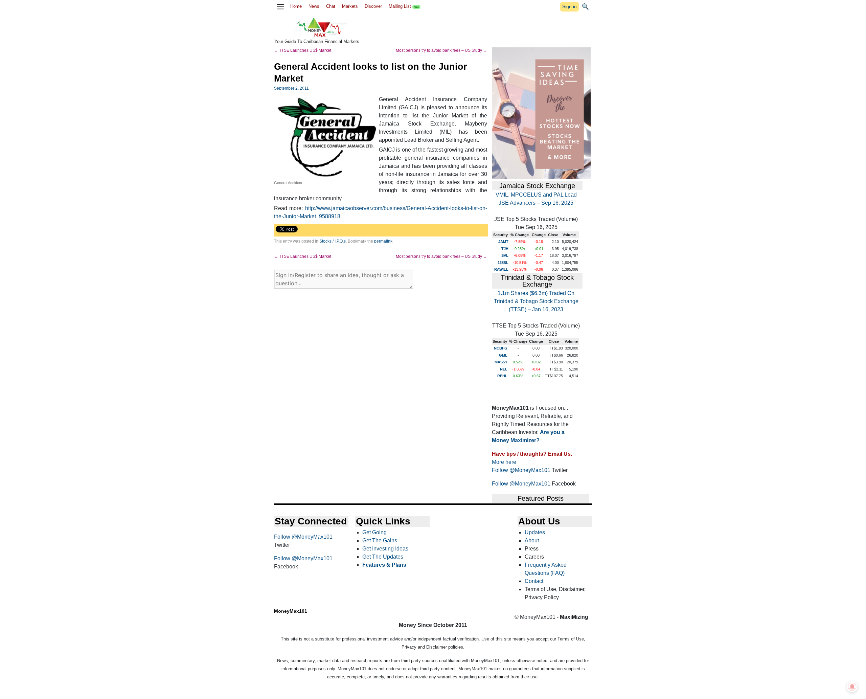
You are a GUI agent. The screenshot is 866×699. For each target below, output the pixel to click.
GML (503, 355)
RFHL (502, 376)
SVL (504, 255)
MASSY (501, 362)
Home (296, 6)
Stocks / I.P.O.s (332, 241)
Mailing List (404, 6)
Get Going (374, 532)
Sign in (569, 6)
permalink (383, 241)
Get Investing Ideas (385, 548)
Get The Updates (382, 557)
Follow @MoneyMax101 (521, 470)
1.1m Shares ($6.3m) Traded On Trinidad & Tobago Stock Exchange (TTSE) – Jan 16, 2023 (536, 301)
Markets (350, 6)
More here (504, 462)
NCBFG (500, 348)
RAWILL (501, 269)
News (314, 6)
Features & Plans (384, 565)
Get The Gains (379, 540)
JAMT (503, 242)
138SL (503, 263)
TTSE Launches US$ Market (302, 50)
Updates (535, 532)
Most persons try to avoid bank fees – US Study (441, 50)
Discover (373, 6)
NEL (503, 369)
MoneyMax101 (290, 611)
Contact (534, 581)
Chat (330, 6)
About (532, 540)
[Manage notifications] (852, 686)
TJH (504, 249)
